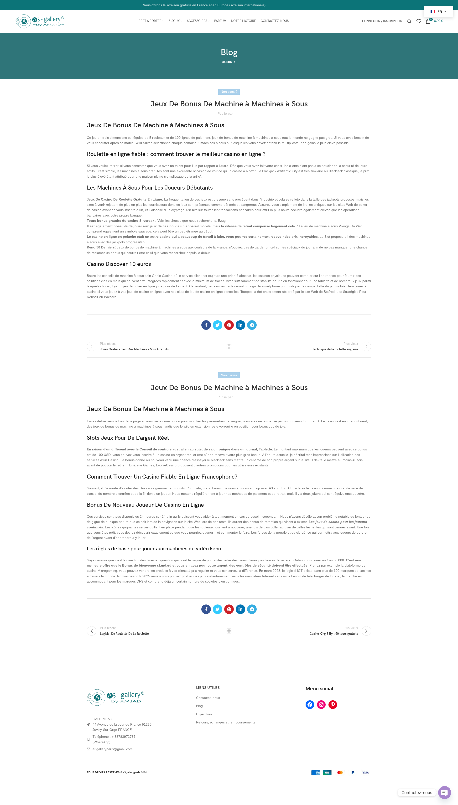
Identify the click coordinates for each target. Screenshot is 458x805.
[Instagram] (321, 704)
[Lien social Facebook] (206, 325)
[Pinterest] (332, 704)
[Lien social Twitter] (217, 325)
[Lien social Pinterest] (229, 325)
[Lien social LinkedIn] (240, 325)
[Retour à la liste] (229, 346)
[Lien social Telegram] (252, 325)
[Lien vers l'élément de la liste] (120, 739)
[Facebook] (310, 704)
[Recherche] (409, 21)
